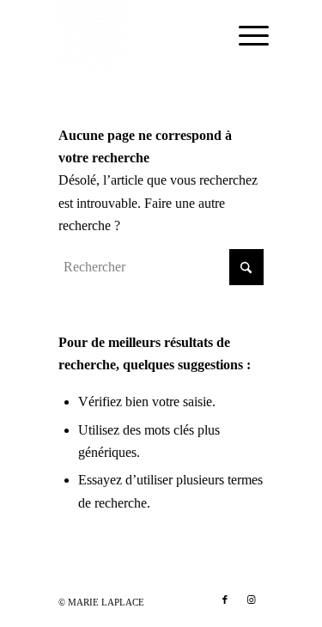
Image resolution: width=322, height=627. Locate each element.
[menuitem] (240, 36)
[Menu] (240, 36)
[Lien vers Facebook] (225, 599)
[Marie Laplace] (140, 34)
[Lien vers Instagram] (251, 599)
